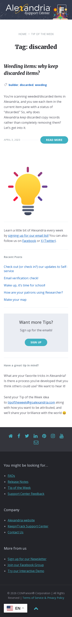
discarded (26, 85)
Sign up (36, 342)
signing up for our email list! (28, 235)
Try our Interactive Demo (26, 571)
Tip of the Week (42, 34)
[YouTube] (62, 436)
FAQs (11, 476)
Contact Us (15, 532)
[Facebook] (18, 436)
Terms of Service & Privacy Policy (43, 598)
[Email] (36, 442)
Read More (54, 140)
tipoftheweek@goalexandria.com (31, 402)
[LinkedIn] (36, 436)
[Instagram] (53, 436)
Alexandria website (21, 520)
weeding (41, 85)
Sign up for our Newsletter (27, 559)
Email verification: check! (21, 278)
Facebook (29, 241)
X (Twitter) (48, 241)
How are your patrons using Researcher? (33, 292)
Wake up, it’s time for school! (24, 285)
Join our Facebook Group (26, 565)
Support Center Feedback (26, 494)
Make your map (15, 299)
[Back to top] (36, 608)
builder (13, 85)
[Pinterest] (44, 436)
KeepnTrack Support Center (28, 526)
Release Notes (18, 482)
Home (22, 34)
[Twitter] (27, 436)
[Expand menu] (61, 9)
